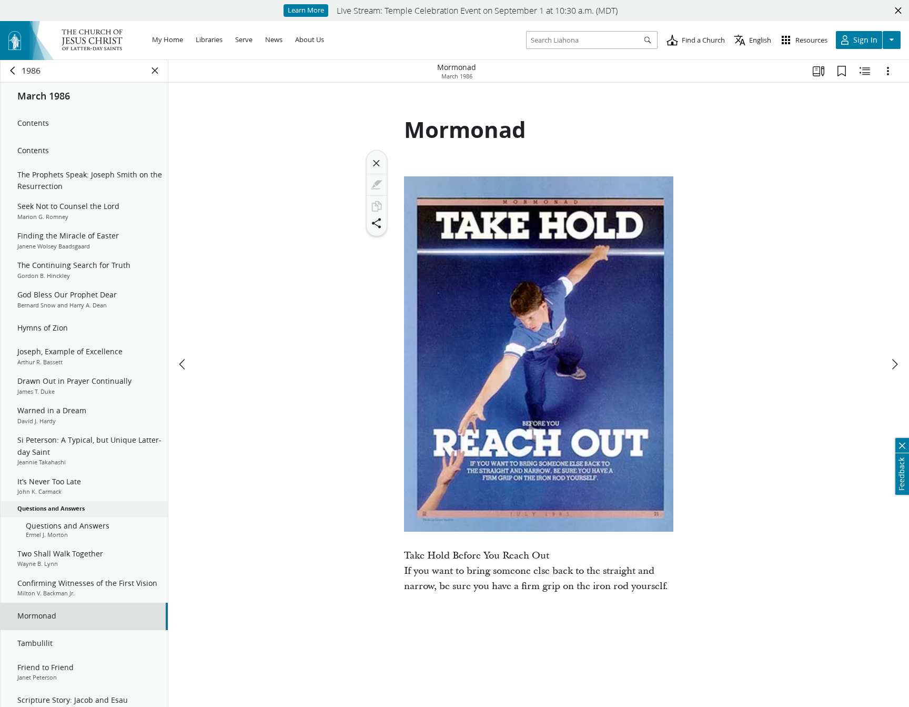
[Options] (887, 71)
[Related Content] (864, 71)
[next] (894, 364)
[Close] (376, 163)
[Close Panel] (155, 70)
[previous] (183, 364)
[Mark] (376, 184)
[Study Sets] (818, 71)
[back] (13, 70)
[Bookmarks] (841, 71)
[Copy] (376, 206)
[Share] (376, 223)
